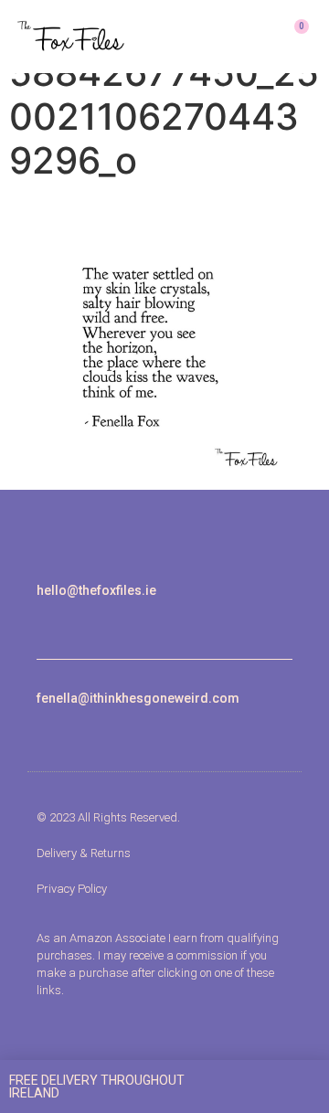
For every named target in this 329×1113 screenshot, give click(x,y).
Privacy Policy (72, 889)
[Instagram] (42, 621)
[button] (241, 36)
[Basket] (294, 36)
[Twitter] (84, 621)
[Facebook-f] (63, 621)
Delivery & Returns (84, 853)
